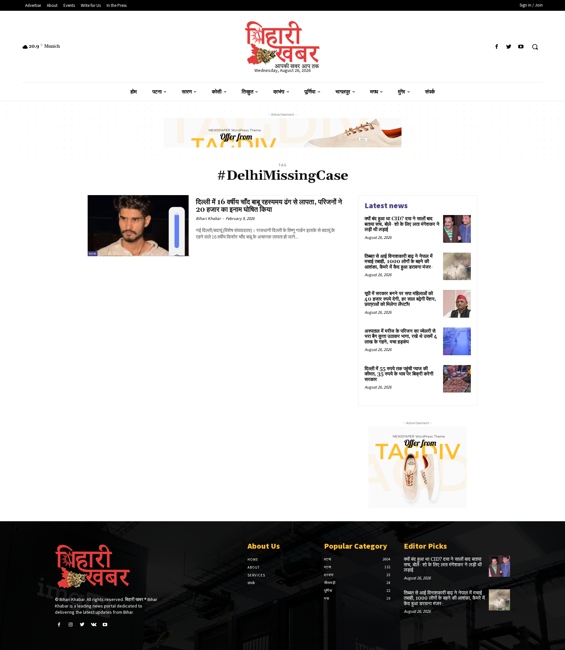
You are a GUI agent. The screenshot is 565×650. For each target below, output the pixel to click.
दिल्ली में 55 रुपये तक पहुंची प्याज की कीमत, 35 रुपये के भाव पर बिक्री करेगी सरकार (399, 374)
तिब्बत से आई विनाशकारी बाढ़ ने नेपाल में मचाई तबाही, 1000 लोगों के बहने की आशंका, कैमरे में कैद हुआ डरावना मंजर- (399, 261)
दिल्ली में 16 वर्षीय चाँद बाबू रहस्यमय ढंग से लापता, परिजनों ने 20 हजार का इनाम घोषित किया (269, 206)
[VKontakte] (94, 625)
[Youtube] (521, 46)
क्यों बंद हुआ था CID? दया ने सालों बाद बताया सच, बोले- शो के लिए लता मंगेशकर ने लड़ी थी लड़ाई (402, 224)
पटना (92, 254)
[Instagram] (70, 625)
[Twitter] (509, 46)
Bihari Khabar (208, 218)
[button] (535, 47)
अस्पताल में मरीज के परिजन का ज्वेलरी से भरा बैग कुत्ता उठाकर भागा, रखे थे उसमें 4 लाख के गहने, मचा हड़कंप (401, 336)
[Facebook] (496, 46)
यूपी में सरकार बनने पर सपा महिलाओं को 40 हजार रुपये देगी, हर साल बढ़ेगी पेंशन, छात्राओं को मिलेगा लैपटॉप (400, 299)
